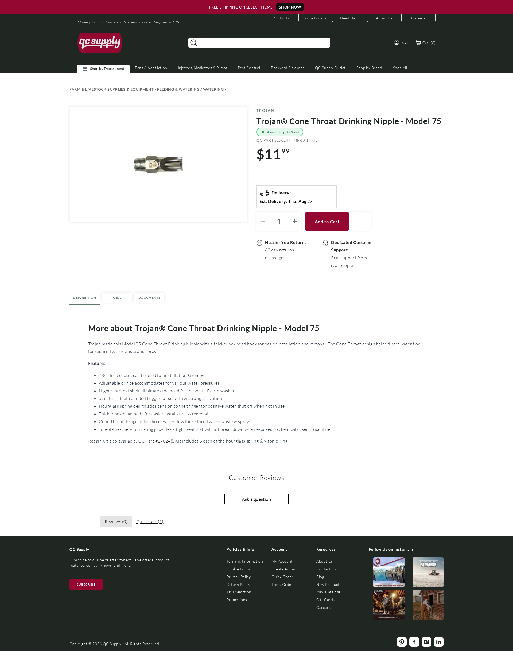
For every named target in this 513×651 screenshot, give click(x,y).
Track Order (282, 584)
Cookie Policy (238, 569)
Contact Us (326, 569)
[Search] (194, 43)
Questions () (150, 521)
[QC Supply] (100, 43)
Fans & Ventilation (151, 67)
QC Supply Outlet (330, 67)
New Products (328, 584)
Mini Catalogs (328, 592)
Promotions (237, 599)
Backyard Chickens (287, 67)
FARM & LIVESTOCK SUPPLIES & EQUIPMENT (111, 89)
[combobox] (259, 43)
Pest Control (249, 67)
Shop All (400, 67)
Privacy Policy (239, 576)
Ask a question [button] (256, 499)
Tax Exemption (239, 592)
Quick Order (282, 576)
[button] (402, 42)
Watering (213, 89)
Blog (320, 576)
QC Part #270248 (155, 440)
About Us (324, 561)
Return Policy (238, 584)
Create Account (285, 569)
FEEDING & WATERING (178, 89)
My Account (282, 561)
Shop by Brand (369, 67)
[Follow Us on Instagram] (389, 573)
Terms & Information (245, 561)
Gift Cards (325, 599)
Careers (323, 607)
